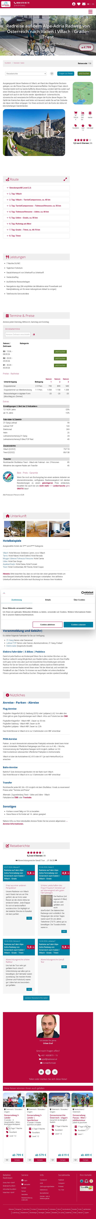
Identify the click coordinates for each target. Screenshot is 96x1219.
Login (25, 1180)
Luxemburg (15, 1212)
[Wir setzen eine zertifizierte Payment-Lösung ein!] (91, 1181)
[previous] (8, 132)
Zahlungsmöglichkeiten (47, 1186)
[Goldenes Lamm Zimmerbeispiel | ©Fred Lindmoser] (59, 529)
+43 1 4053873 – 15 (49, 1055)
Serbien (48, 1212)
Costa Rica (26, 1209)
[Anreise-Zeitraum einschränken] (34, 334)
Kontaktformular (49, 1063)
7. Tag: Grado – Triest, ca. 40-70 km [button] (24, 230)
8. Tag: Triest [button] (15, 236)
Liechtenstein (87, 1209)
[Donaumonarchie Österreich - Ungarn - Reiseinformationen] (59, 1100)
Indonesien (52, 1209)
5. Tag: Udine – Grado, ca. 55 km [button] (23, 218)
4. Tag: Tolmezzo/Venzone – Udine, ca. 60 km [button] (29, 212)
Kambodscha (66, 1209)
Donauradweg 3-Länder (11, 1116)
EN (93, 4)
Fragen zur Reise (66, 73)
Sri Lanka (61, 1212)
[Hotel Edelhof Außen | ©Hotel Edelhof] (14, 529)
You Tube (61, 1190)
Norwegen (41, 1212)
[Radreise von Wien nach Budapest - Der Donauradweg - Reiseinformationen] (13, 1100)
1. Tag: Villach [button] (15, 194)
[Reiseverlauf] (65, 179)
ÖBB (66, 716)
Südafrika (68, 1212)
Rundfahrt (8, 63)
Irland (59, 1209)
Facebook (61, 1180)
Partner (23, 1191)
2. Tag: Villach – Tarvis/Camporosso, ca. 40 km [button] (29, 200)
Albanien (11, 1209)
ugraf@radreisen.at (49, 1059)
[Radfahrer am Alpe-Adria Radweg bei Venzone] (34, 132)
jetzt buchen (84, 73)
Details (17, 1160)
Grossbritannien (43, 1209)
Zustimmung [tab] (16, 600)
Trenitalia (27, 797)
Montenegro (33, 1212)
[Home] (6, 4)
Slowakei (54, 1212)
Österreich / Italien (19, 63)
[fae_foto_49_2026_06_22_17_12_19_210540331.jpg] (47, 901)
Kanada (74, 1209)
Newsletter (24, 1194)
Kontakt (23, 1188)
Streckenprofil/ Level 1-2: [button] (20, 188)
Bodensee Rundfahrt (9, 1186)
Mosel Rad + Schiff (8, 1192)
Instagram (61, 1183)
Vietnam (80, 1212)
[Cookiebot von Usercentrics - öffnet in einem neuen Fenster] (83, 593)
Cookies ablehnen (47, 625)
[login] (73, 5)
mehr (29, 918)
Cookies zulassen (78, 625)
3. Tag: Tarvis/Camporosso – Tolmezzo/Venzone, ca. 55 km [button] (35, 206)
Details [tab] (48, 600)
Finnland (33, 1209)
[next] (59, 132)
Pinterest (61, 1186)
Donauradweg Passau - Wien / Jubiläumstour (79, 1117)
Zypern (87, 1212)
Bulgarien (18, 1209)
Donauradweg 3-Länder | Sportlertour (34, 1117)
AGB (41, 1183)
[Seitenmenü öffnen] (90, 11)
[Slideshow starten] (41, 1072)
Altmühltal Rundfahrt (9, 1189)
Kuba (79, 1209)
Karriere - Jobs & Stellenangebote (45, 1197)
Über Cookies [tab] (79, 600)
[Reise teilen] (55, 1072)
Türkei (74, 1212)
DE (88, 4)
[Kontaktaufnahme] (83, 5)
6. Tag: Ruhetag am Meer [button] (20, 224)
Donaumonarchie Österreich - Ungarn (59, 1116)
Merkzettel (27, 1184)
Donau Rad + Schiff (9, 1182)
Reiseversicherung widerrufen (26, 1199)
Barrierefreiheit (44, 1193)
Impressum (43, 1180)
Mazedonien (24, 1212)
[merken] (78, 5)
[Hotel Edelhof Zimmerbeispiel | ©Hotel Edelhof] (36, 529)
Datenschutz (44, 1190)
